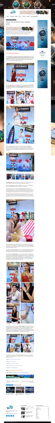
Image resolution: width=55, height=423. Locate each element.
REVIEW (16, 16)
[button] (48, 16)
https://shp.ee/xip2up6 (12, 361)
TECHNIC (23, 16)
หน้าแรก (7, 18)
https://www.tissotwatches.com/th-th (15, 359)
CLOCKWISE (12, 16)
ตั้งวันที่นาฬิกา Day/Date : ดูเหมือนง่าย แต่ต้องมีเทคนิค (29, 412)
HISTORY (28, 16)
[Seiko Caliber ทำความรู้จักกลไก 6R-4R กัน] (23, 408)
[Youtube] (13, 416)
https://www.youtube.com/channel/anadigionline (20, 372)
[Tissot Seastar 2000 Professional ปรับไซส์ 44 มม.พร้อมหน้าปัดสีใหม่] (10, 390)
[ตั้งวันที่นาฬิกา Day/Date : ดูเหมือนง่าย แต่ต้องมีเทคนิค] (23, 412)
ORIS (36, 415)
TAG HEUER (37, 418)
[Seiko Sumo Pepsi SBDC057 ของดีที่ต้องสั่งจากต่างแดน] (23, 416)
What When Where (34, 16)
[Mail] (11, 416)
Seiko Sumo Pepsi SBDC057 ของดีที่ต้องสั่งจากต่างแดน (29, 416)
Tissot (13, 31)
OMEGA (37, 416)
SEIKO (37, 410)
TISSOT (7, 19)
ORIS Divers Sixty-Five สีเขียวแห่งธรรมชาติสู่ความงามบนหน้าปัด (12, 381)
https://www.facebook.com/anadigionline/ (16, 370)
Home (8, 16)
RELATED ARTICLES (9, 385)
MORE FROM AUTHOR (17, 385)
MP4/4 (7, 25)
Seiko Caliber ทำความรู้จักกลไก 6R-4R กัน (30, 408)
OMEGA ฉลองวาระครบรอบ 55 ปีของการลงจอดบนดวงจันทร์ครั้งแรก (28, 381)
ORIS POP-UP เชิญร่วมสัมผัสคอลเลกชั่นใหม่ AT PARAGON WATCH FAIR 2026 (20, 394)
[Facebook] (7, 416)
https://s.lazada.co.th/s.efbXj (13, 363)
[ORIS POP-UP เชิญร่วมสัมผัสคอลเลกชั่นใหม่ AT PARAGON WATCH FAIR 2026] (20, 390)
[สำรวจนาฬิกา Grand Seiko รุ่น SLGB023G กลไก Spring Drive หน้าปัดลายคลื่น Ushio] (42, 54)
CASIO (37, 411)
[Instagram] (9, 416)
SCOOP (20, 16)
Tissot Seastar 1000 (21, 31)
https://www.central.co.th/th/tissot (16, 365)
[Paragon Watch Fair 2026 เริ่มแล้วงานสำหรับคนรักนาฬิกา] (29, 390)
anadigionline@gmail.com (13, 413)
